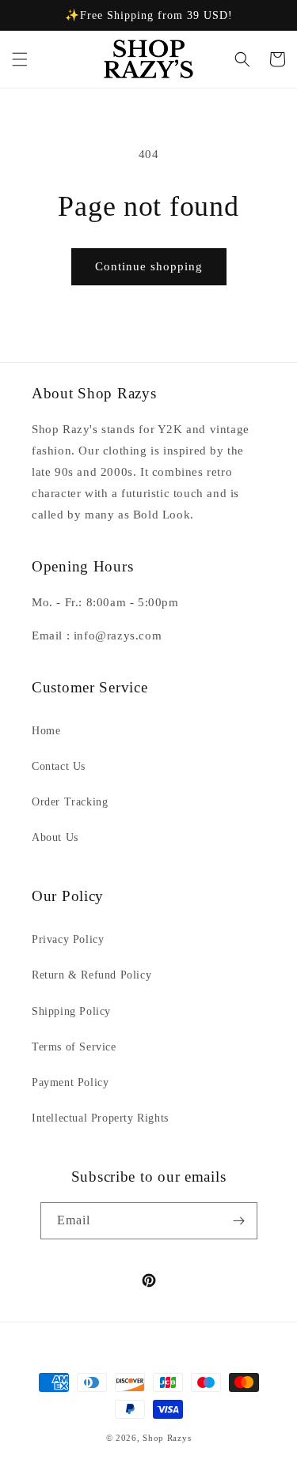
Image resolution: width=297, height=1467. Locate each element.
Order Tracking (70, 802)
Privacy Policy (68, 939)
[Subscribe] (239, 1220)
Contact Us (59, 766)
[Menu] (19, 59)
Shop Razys (167, 1437)
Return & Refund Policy (91, 975)
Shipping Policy (71, 1011)
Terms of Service (74, 1047)
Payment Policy (70, 1082)
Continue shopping (149, 266)
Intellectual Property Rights (100, 1118)
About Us (55, 837)
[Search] (242, 59)
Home (46, 731)
